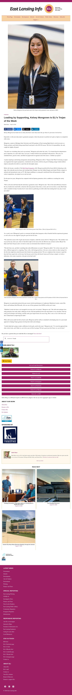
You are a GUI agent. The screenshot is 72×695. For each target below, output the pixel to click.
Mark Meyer (6, 124)
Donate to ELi (5, 407)
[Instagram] (13, 686)
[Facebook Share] (1, 342)
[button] (1, 353)
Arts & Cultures (40, 17)
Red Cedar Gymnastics (28, 168)
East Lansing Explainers (9, 629)
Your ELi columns (8, 674)
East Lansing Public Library (10, 606)
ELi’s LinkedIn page (8, 652)
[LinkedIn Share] (1, 351)
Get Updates (5, 412)
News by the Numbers (9, 604)
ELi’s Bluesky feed (8, 649)
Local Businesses (7, 634)
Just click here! (38, 333)
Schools (32, 17)
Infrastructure (6, 614)
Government (17, 17)
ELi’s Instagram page (8, 657)
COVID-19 (6, 596)
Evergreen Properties (8, 611)
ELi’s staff (6, 669)
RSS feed (5, 641)
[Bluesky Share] (1, 345)
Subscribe (62, 17)
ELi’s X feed (6, 646)
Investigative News (8, 599)
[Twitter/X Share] (1, 348)
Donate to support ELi (9, 679)
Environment (6, 581)
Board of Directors (8, 677)
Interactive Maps (7, 624)
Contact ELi (5, 409)
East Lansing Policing (9, 594)
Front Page (10, 17)
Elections (56, 17)
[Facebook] (5, 686)
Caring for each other (8, 631)
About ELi (4, 404)
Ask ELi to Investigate (9, 621)
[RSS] (9, 686)
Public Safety (48, 17)
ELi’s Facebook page (8, 644)
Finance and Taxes (8, 586)
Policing (5, 584)
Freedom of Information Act (10, 626)
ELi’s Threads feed (8, 654)
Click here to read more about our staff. (50, 457)
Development (25, 17)
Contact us (6, 659)
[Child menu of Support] (36, 19)
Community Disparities (9, 609)
